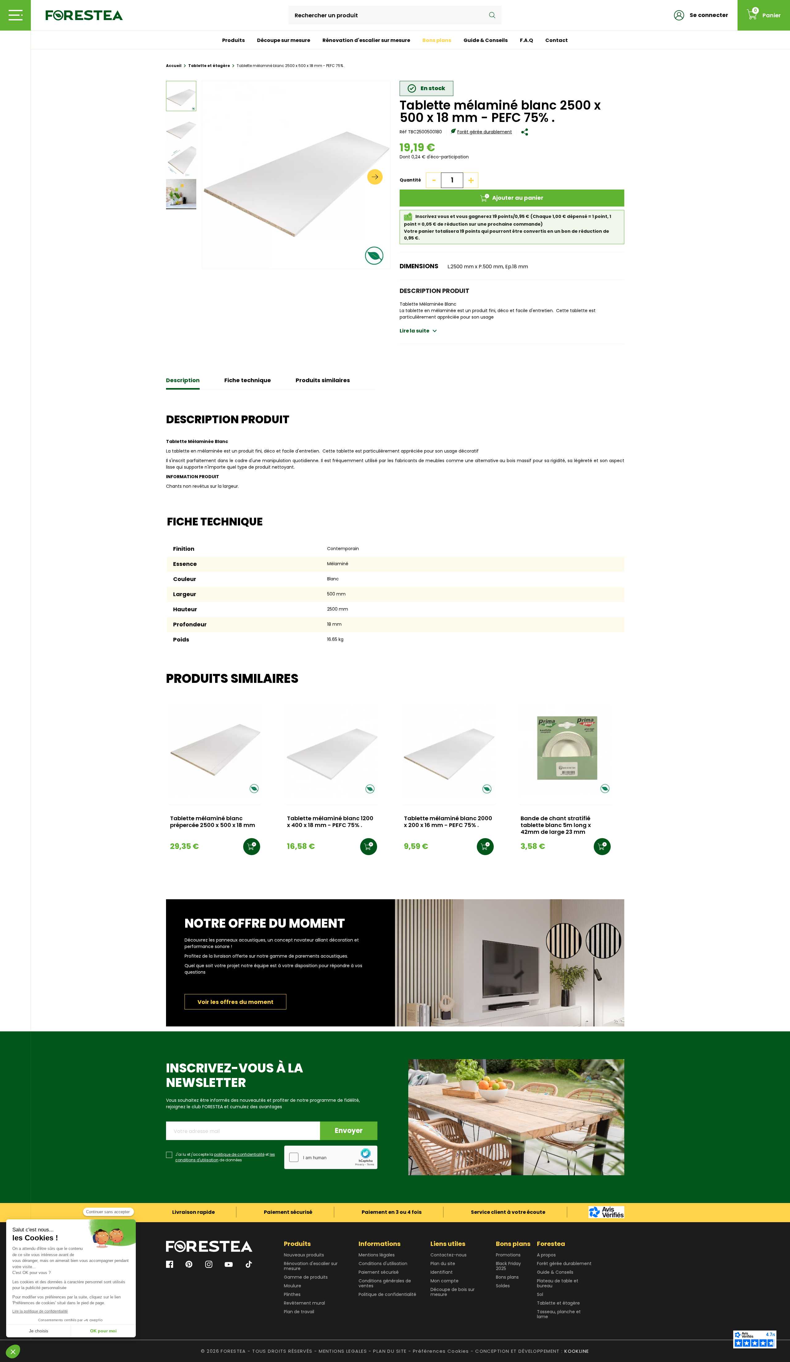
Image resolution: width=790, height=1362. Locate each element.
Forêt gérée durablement (484, 132)
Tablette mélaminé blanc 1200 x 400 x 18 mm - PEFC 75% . (330, 822)
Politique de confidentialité (387, 1294)
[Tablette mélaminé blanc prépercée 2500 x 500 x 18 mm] (215, 750)
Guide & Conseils (486, 40)
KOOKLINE (576, 1351)
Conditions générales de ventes (385, 1283)
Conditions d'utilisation (383, 1263)
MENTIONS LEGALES (343, 1351)
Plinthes (292, 1294)
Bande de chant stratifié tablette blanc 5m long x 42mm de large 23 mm (556, 825)
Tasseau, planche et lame (559, 1314)
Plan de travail (299, 1311)
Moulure (292, 1285)
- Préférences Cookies (438, 1351)
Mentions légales (377, 1254)
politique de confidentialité (239, 1154)
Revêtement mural (304, 1303)
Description (183, 380)
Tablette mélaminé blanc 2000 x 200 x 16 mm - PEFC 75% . (448, 822)
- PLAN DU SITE (387, 1351)
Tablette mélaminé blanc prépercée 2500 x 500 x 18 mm (212, 822)
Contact (556, 40)
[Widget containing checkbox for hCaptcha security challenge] (330, 1157)
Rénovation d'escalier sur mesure (366, 40)
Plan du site (442, 1263)
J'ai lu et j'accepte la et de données (225, 1157)
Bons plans (436, 40)
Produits (233, 40)
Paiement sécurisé (379, 1272)
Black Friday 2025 (508, 1266)
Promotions (508, 1254)
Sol (540, 1294)
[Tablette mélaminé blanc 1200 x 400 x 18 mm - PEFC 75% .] (332, 750)
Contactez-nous (448, 1254)
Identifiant (441, 1272)
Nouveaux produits (304, 1254)
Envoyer (349, 1130)
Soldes (503, 1285)
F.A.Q (526, 40)
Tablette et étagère (558, 1303)
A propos (546, 1254)
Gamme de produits (306, 1277)
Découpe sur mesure (283, 40)
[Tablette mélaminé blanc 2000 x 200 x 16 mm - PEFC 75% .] (449, 750)
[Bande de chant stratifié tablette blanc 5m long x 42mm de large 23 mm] (566, 750)
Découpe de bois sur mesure (452, 1292)
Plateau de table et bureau (557, 1283)
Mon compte (444, 1280)
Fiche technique (247, 380)
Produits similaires (323, 380)
